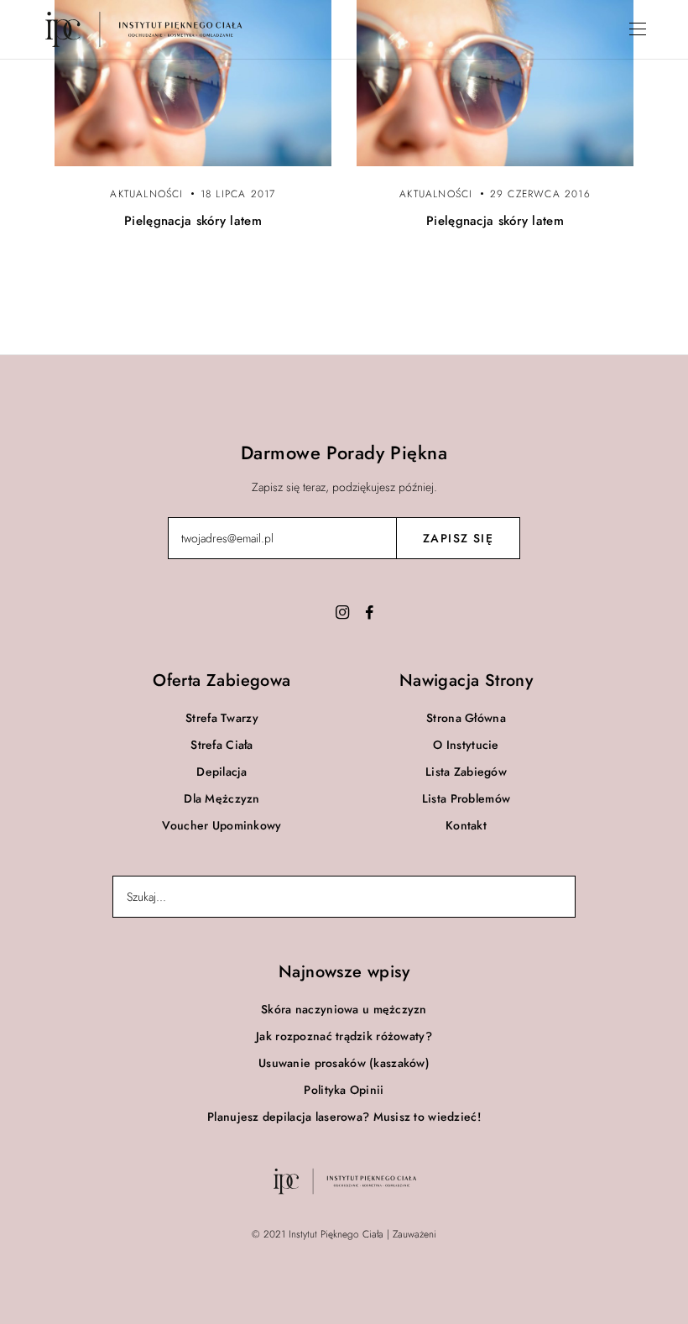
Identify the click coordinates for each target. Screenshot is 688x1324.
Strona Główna (466, 717)
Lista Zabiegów (466, 771)
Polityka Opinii (343, 1089)
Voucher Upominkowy (221, 825)
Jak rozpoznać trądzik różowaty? (344, 1036)
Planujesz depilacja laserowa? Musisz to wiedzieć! (344, 1116)
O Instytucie (465, 744)
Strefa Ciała (221, 744)
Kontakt (466, 825)
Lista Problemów (466, 798)
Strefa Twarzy (221, 717)
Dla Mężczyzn (221, 798)
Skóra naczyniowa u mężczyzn (344, 1009)
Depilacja (222, 771)
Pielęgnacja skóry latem (193, 221)
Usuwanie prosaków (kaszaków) (344, 1062)
